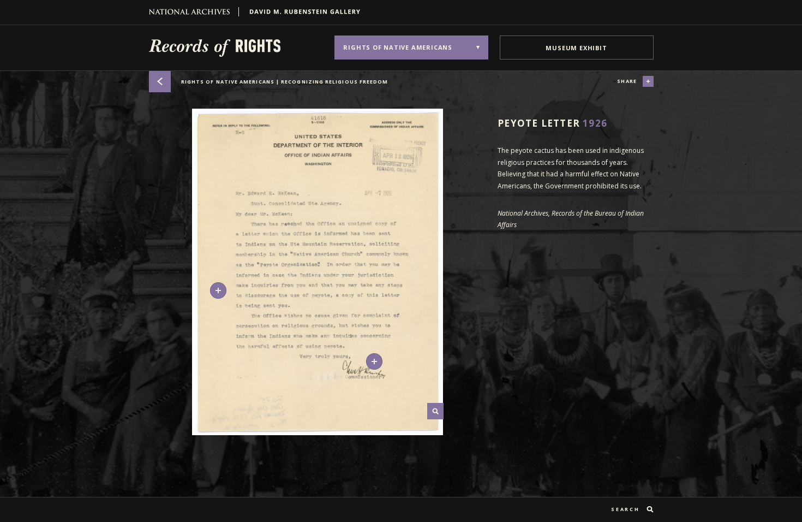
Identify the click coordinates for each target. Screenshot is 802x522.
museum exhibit (576, 48)
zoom (435, 411)
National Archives (194, 11)
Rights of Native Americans (284, 81)
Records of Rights (214, 47)
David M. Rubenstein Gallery (300, 11)
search (625, 509)
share (627, 81)
